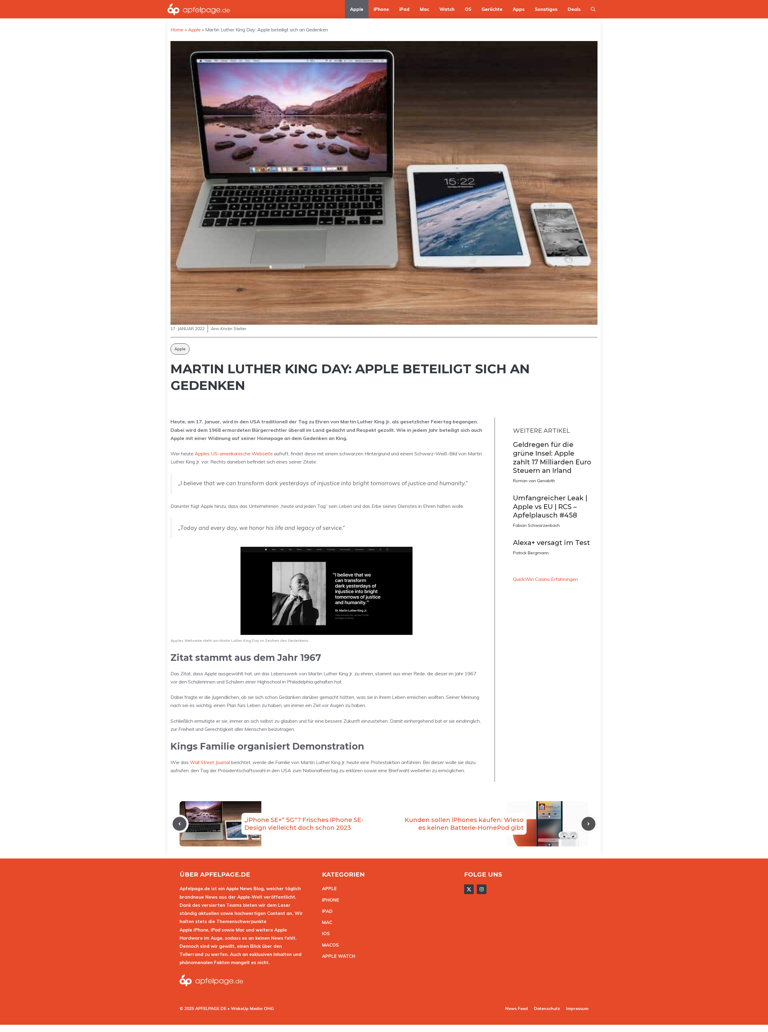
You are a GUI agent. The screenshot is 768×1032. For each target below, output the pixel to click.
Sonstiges (546, 9)
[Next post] (588, 824)
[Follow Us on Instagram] (481, 889)
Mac (424, 9)
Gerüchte (492, 9)
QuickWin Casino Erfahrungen (545, 579)
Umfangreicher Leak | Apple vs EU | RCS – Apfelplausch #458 (550, 506)
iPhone (381, 9)
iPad (404, 9)
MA (325, 922)
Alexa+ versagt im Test (551, 543)
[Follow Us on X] (469, 889)
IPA (325, 911)
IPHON (329, 900)
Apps (518, 9)
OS (468, 9)
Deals (574, 9)
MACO (329, 945)
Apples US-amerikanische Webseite (234, 454)
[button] (593, 9)
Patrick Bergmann (531, 553)
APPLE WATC (337, 956)
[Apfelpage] (198, 9)
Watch (446, 9)
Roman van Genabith (534, 480)
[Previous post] (179, 824)
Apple (356, 9)
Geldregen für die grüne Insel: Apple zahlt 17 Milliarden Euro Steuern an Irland (552, 458)
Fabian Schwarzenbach (536, 525)
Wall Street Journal (210, 762)
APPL (328, 888)
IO (324, 933)
